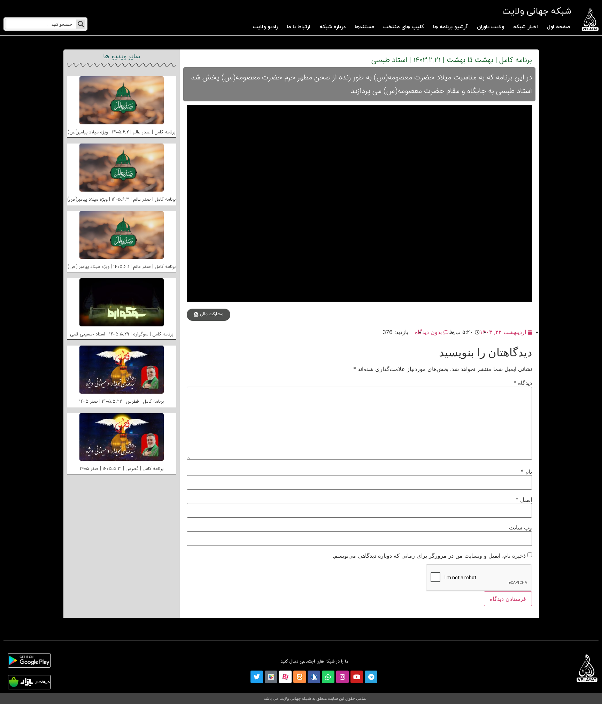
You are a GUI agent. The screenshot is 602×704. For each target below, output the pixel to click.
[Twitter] (256, 677)
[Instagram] (342, 677)
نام (526, 471)
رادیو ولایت (265, 27)
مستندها (364, 27)
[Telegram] (371, 677)
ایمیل (524, 499)
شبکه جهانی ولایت (536, 11)
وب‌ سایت (520, 527)
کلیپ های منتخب (403, 27)
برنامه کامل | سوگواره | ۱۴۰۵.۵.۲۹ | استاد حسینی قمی (121, 334)
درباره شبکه (332, 27)
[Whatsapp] (328, 677)
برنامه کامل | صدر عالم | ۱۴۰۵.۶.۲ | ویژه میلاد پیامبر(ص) (121, 132)
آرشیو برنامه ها (450, 27)
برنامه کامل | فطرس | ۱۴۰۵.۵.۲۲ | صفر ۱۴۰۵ (121, 401)
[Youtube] (356, 677)
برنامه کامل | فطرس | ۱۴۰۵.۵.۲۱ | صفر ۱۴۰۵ (121, 468)
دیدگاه (523, 383)
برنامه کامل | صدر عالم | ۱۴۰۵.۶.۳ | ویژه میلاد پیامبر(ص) (121, 199)
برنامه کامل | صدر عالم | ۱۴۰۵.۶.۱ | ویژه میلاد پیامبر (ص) (122, 266)
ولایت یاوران (490, 27)
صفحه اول (558, 27)
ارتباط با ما (298, 27)
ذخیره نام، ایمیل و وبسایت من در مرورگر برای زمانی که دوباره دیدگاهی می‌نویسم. (429, 555)
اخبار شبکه (525, 27)
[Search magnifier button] (81, 24)
